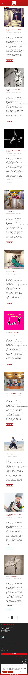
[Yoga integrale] (14, 565)
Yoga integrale (13, 577)
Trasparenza (24, 663)
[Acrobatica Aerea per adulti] (14, 17)
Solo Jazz (12, 211)
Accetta (5, 671)
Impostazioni (17, 671)
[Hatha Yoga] (14, 259)
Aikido (11, 453)
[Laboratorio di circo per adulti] (14, 502)
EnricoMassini (18, 32)
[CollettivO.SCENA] (14, 320)
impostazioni (19, 669)
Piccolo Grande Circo (16, 393)
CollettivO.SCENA (14, 332)
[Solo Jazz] (14, 199)
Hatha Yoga (12, 271)
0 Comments (9, 34)
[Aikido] (14, 441)
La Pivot (16, 674)
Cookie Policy (24, 661)
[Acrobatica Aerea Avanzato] (14, 138)
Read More (9, 60)
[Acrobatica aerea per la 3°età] (14, 77)
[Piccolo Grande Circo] (14, 381)
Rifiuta (10, 671)
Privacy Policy (24, 659)
